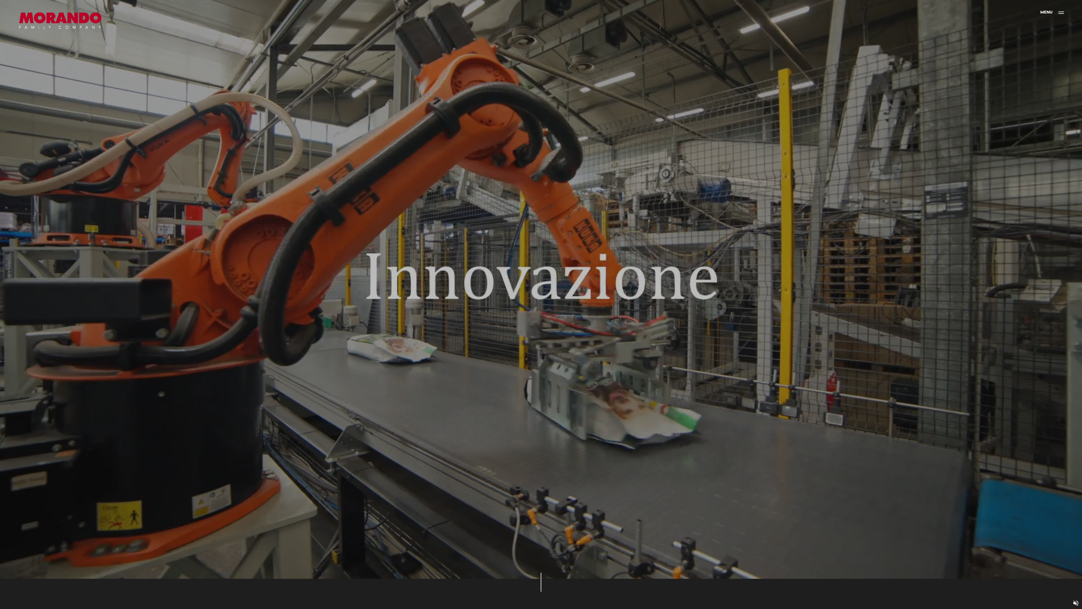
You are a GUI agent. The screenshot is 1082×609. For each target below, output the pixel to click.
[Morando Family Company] (60, 20)
